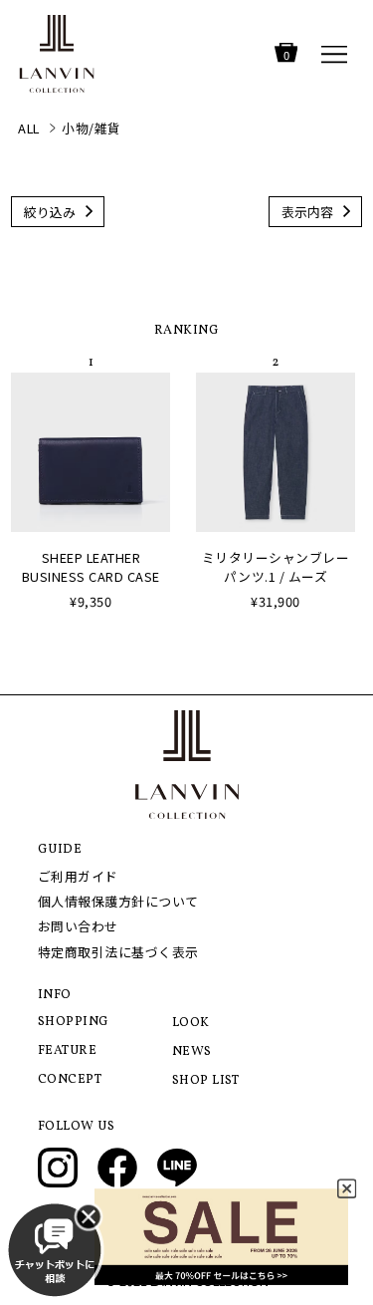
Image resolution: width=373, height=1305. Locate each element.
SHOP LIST (206, 1081)
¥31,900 (275, 601)
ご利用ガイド (78, 876)
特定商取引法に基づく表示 (118, 951)
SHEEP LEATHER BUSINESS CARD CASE (91, 567)
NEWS (192, 1052)
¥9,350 (90, 601)
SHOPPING (73, 1022)
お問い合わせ (78, 925)
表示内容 (307, 211)
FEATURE (67, 1051)
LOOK (191, 1023)
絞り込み (50, 211)
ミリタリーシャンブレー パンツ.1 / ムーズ (276, 567)
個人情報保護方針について (118, 901)
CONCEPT (70, 1080)
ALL (29, 128)
